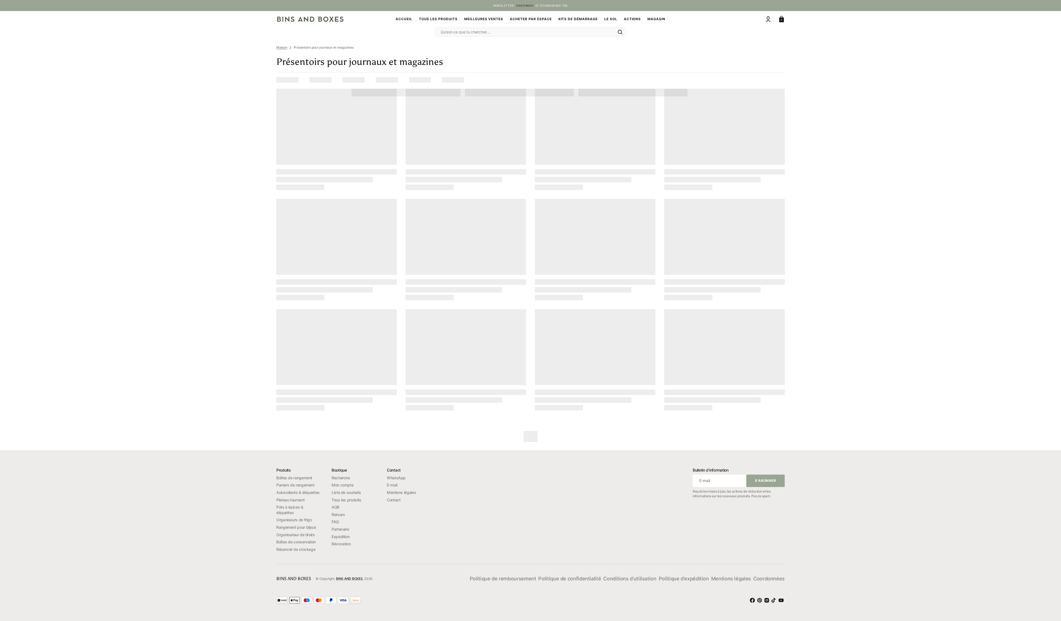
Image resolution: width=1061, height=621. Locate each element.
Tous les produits (346, 500)
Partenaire (340, 529)
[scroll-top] (1047, 585)
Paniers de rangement (295, 485)
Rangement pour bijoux (296, 527)
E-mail (392, 485)
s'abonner (524, 5)
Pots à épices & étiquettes (289, 510)
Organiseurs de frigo (294, 519)
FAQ (335, 521)
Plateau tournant (290, 500)
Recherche (341, 477)
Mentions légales (401, 492)
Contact (393, 500)
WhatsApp (396, 477)
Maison (281, 47)
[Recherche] (620, 32)
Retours (338, 514)
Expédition (341, 536)
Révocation (341, 543)
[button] (768, 19)
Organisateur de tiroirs (295, 534)
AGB (335, 507)
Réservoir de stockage (295, 549)
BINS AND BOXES (349, 579)
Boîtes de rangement (294, 477)
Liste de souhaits (346, 492)
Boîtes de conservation (296, 542)
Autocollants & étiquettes (298, 492)
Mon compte (342, 485)
